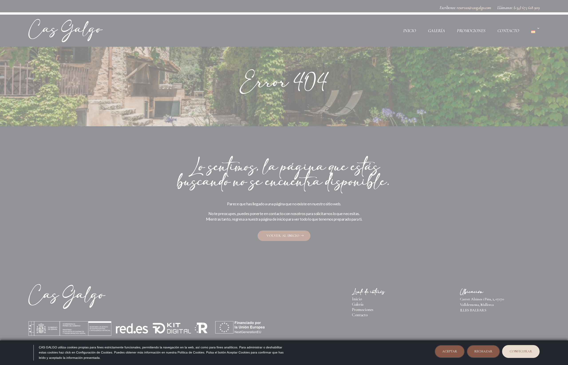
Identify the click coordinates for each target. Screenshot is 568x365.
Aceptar (449, 351)
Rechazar (483, 351)
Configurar (521, 351)
